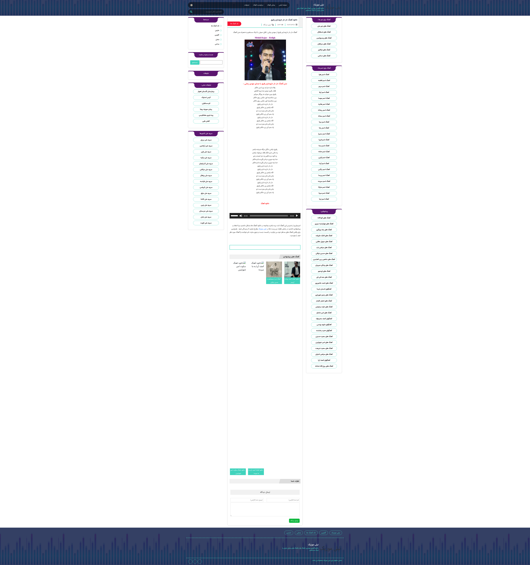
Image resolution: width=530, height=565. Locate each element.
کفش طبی (206, 121)
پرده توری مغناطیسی (206, 115)
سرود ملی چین (206, 205)
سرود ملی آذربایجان (206, 163)
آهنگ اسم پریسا (324, 175)
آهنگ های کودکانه (324, 217)
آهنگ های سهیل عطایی (324, 241)
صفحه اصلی (283, 5)
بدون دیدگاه (267, 24)
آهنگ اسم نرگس (324, 169)
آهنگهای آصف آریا (324, 360)
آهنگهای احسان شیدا (324, 289)
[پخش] (297, 215)
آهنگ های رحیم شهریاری (324, 295)
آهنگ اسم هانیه (324, 104)
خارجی (217, 30)
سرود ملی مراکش (206, 169)
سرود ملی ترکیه (206, 157)
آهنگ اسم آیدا (324, 163)
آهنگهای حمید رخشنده (324, 330)
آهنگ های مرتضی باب (324, 247)
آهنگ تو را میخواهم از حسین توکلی (273, 281)
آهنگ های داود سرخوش (324, 306)
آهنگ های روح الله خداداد (324, 366)
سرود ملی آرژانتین (206, 145)
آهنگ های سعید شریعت (324, 348)
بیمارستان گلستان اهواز (206, 91)
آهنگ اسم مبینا (324, 193)
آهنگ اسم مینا (324, 122)
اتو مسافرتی (206, 103)
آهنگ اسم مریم (324, 86)
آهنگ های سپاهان (324, 43)
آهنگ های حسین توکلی (324, 253)
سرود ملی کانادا (206, 199)
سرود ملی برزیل (206, 139)
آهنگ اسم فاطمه (324, 80)
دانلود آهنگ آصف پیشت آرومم (291, 281)
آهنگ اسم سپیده (324, 181)
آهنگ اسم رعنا (324, 127)
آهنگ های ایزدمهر (324, 271)
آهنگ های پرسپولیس (324, 38)
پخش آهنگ (271, 5)
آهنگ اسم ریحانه (324, 110)
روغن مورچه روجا (206, 109)
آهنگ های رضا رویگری (324, 229)
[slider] (235, 215)
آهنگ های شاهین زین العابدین (324, 259)
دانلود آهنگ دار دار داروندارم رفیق (284, 20)
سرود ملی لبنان (206, 217)
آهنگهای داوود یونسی (324, 324)
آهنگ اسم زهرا (324, 74)
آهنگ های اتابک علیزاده (324, 235)
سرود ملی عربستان (206, 211)
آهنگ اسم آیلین (324, 157)
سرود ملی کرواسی (206, 187)
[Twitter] (190, 561)
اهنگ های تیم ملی (324, 26)
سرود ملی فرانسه (206, 181)
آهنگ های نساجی (324, 55)
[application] (265, 215)
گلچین (217, 35)
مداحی (217, 44)
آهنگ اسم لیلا (324, 92)
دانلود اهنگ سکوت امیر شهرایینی (237, 472)
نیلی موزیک (263, 228)
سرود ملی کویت (206, 223)
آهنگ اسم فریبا (324, 139)
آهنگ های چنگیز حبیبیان (324, 265)
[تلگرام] (195, 561)
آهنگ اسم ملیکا (324, 187)
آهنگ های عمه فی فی (324, 277)
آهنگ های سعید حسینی (324, 336)
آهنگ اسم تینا (324, 199)
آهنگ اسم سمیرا (324, 133)
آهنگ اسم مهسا (324, 98)
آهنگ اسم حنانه (324, 151)
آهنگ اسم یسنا (324, 145)
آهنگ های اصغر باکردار (324, 300)
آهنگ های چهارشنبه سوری (324, 223)
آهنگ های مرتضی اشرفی (324, 354)
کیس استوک (206, 97)
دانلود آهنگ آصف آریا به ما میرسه (255, 472)
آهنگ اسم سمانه (324, 116)
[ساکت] (240, 215)
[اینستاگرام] (200, 561)
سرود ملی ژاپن (206, 151)
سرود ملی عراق (206, 193)
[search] (191, 12)
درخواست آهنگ (258, 5)
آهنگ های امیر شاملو (324, 312)
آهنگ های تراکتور (324, 49)
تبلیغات (246, 5)
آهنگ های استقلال (324, 32)
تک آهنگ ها (234, 23)
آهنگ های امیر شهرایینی (324, 342)
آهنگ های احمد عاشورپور (324, 283)
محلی (217, 39)
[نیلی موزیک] (333, 8)
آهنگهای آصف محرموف (324, 318)
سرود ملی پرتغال (206, 175)
